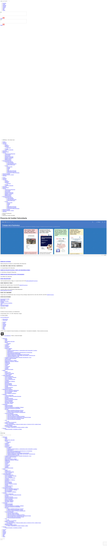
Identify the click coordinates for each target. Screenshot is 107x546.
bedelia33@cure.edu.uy (23, 285)
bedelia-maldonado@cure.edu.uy (32, 280)
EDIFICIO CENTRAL (5, 261)
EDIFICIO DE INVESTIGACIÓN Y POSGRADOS (12, 274)
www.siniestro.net (7, 335)
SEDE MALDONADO (5, 278)
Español (5, 1)
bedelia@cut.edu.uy (50, 294)
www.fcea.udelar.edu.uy (4, 317)
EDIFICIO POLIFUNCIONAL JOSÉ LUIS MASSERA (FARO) (15, 270)
